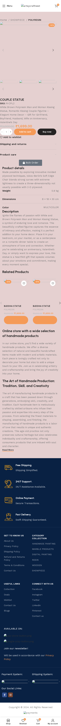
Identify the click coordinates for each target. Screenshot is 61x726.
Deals (7, 594)
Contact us (38, 616)
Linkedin (36, 605)
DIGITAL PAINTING (42, 554)
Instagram (37, 594)
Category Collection (39, 537)
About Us (9, 541)
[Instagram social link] (10, 695)
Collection (9, 589)
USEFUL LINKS (12, 583)
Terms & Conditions (14, 565)
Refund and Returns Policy (14, 558)
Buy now (47, 132)
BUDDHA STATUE (12, 306)
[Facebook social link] (4, 695)
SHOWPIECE (17, 20)
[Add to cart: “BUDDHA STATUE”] (16, 320)
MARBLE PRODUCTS (43, 549)
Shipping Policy (12, 551)
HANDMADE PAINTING (43, 543)
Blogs (7, 610)
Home (4, 20)
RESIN (35, 560)
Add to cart (25, 132)
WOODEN (37, 565)
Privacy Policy (11, 546)
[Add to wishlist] (24, 283)
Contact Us (10, 570)
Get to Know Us (14, 535)
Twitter (36, 600)
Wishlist (8, 600)
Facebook (37, 589)
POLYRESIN (34, 20)
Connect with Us (42, 583)
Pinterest (36, 610)
